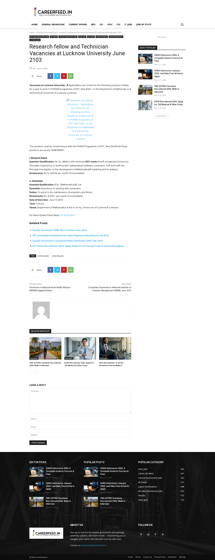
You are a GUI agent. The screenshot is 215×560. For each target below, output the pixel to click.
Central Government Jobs (68, 37)
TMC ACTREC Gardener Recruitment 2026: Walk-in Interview (166, 89)
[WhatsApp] (71, 76)
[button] (182, 24)
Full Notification (67, 215)
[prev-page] (31, 372)
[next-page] (36, 372)
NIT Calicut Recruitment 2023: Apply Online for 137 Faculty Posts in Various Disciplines (78, 246)
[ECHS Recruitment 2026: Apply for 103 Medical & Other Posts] (80, 348)
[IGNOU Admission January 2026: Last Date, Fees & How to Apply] (145, 74)
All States (54, 37)
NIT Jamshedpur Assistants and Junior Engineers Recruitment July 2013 (70, 235)
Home (32, 32)
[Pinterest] (64, 76)
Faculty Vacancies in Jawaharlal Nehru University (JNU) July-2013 (67, 240)
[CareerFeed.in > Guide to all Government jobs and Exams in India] (46, 533)
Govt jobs (82, 37)
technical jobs (43, 256)
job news (91, 37)
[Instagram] (148, 534)
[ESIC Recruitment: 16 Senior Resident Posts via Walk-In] (115, 348)
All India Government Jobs (47, 32)
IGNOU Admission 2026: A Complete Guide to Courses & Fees (168, 58)
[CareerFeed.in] (52, 12)
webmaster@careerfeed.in (93, 545)
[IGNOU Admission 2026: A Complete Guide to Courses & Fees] (145, 59)
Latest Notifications (116, 37)
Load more (161, 116)
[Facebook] (50, 76)
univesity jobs (35, 40)
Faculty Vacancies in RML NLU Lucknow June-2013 (59, 230)
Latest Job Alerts (101, 37)
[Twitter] (57, 76)
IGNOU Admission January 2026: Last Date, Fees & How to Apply (168, 73)
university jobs (58, 256)
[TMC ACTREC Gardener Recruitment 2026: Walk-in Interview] (45, 348)
